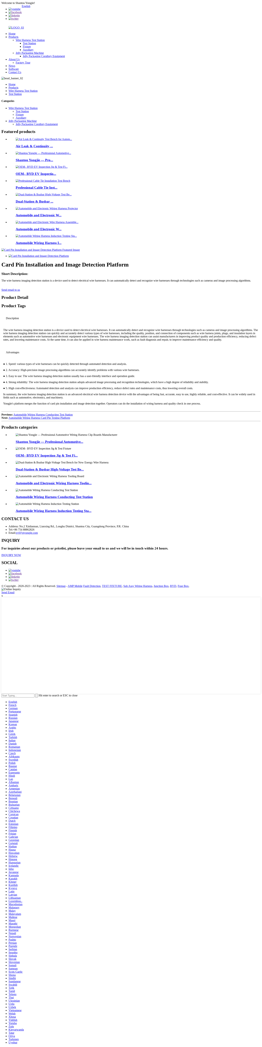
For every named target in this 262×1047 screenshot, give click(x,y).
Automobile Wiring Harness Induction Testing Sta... (53, 511)
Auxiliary (28, 49)
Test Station (29, 43)
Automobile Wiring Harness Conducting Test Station (43, 414)
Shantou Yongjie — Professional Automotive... (49, 442)
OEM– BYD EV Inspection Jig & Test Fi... (47, 455)
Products (13, 36)
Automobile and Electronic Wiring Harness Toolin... (54, 483)
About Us (14, 59)
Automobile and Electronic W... (38, 215)
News (12, 65)
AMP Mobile (75, 585)
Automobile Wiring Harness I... (38, 243)
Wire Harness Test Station (30, 40)
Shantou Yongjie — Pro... (34, 160)
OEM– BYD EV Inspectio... (36, 174)
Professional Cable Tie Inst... (36, 187)
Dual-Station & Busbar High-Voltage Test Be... (50, 469)
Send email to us (10, 289)
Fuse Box (183, 585)
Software (14, 69)
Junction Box (161, 585)
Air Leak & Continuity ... (34, 146)
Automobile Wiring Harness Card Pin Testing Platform (39, 417)
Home (12, 33)
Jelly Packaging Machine (30, 52)
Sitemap (61, 585)
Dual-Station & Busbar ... (34, 201)
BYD (173, 585)
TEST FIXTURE (112, 585)
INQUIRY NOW (11, 555)
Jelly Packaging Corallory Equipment (44, 56)
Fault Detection (92, 585)
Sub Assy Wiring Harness (137, 585)
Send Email (7, 592)
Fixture (27, 46)
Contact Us (15, 72)
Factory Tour (23, 62)
